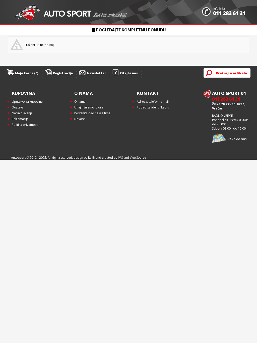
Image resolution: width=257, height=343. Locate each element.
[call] (224, 12)
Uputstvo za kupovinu (27, 101)
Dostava (18, 107)
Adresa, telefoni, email (153, 101)
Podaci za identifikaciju (153, 107)
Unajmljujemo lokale (88, 107)
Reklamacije (20, 119)
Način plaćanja (22, 113)
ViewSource (138, 157)
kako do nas (237, 139)
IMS (120, 157)
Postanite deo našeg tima (92, 113)
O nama (80, 101)
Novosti (79, 119)
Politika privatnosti (25, 125)
